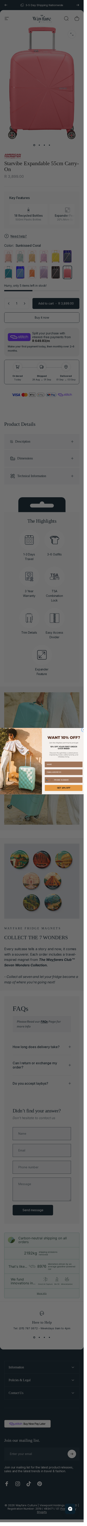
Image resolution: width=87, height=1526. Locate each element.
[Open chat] (70, 1509)
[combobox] (49, 779)
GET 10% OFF (63, 788)
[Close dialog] (83, 730)
